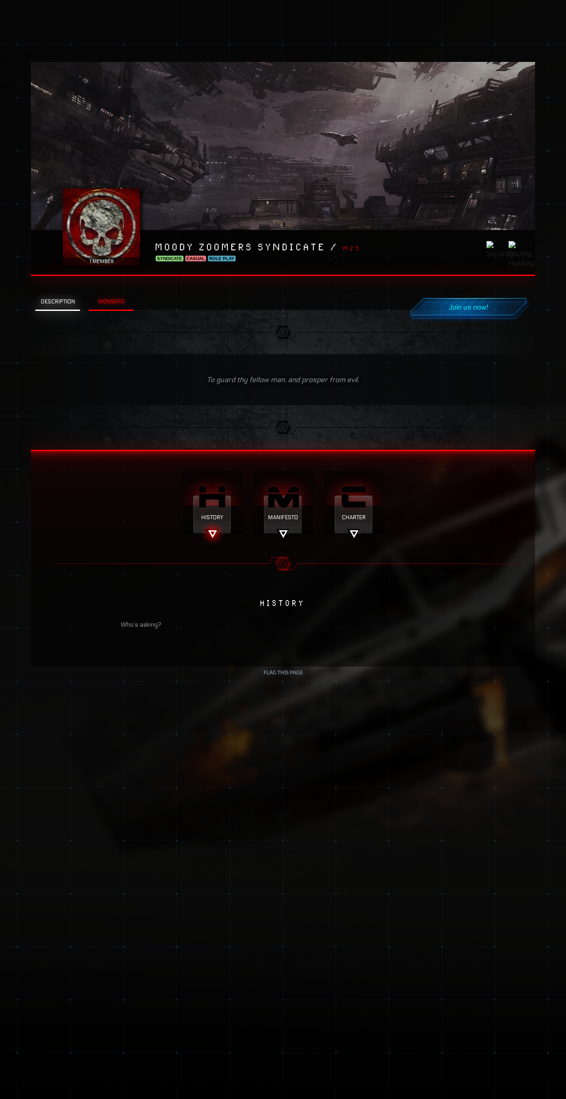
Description (58, 301)
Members (111, 301)
